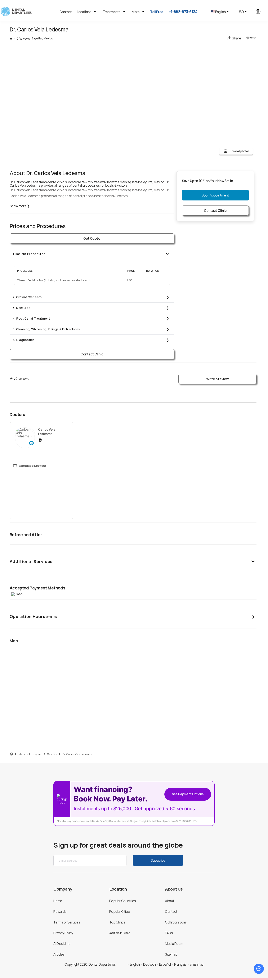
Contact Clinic (92, 354)
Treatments (111, 11)
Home (57, 901)
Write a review (217, 379)
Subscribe (158, 860)
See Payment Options (188, 794)
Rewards (59, 911)
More (135, 11)
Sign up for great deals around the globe (118, 845)
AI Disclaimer (62, 943)
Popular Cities (119, 911)
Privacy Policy (63, 933)
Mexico (23, 754)
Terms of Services (66, 922)
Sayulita (52, 754)
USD (240, 11)
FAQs (169, 933)
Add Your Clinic (119, 933)
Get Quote (91, 238)
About (169, 901)
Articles (58, 954)
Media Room (174, 943)
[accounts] (260, 11)
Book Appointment (215, 195)
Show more (20, 206)
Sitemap (171, 954)
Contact (65, 11)
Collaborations (176, 922)
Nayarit (37, 754)
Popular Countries (122, 901)
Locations (84, 11)
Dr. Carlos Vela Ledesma (77, 754)
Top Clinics (117, 922)
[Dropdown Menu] (95, 11)
